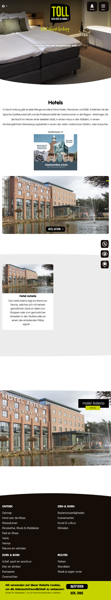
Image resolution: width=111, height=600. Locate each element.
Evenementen (66, 518)
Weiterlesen (54, 132)
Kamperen (8, 571)
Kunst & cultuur (67, 523)
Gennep (7, 513)
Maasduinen (9, 523)
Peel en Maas (10, 533)
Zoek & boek (105, 265)
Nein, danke (77, 593)
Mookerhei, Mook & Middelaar (20, 528)
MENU (103, 9)
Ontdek (105, 244)
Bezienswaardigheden (71, 513)
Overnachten (10, 576)
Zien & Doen (105, 254)
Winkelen (63, 528)
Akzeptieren (77, 586)
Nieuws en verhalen (14, 548)
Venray (6, 543)
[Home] (55, 17)
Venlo (5, 538)
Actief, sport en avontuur (17, 561)
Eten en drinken (11, 566)
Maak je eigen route (70, 571)
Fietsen (62, 561)
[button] (4, 6)
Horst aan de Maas (13, 518)
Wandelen (64, 566)
